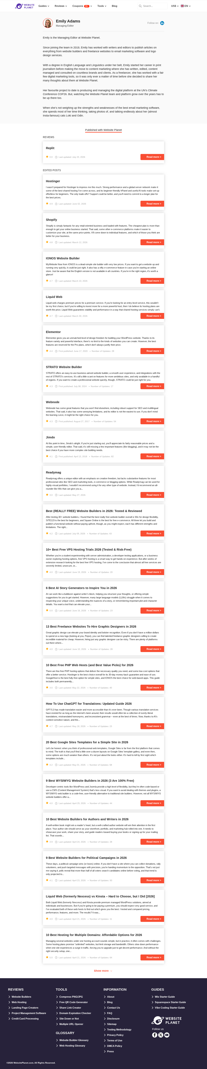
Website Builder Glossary (73, 1040)
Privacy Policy (115, 1035)
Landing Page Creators (25, 1007)
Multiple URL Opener (71, 1024)
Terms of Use (114, 1040)
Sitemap (112, 1024)
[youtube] (166, 1035)
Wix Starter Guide (165, 997)
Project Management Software (29, 1013)
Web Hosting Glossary (72, 1045)
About (110, 997)
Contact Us (113, 1007)
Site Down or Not (69, 1018)
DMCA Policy (114, 1046)
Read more (153, 157)
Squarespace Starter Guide (170, 1002)
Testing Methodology (119, 1029)
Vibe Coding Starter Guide (170, 1007)
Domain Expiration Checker (75, 1013)
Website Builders (21, 997)
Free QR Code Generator (73, 1002)
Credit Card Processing (25, 1018)
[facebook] (154, 1035)
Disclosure (113, 1018)
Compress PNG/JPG (71, 997)
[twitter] (160, 1035)
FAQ (109, 1013)
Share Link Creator (70, 1007)
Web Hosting (19, 1002)
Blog (110, 1002)
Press (110, 1051)
